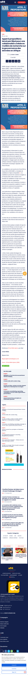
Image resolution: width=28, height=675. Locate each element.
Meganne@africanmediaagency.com (10, 358)
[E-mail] (16, 61)
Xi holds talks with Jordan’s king (12, 381)
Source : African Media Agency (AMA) (11, 362)
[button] (25, 274)
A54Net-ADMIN (15, 54)
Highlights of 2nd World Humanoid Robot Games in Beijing (14, 376)
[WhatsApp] (13, 61)
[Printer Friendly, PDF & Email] (5, 366)
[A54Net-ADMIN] (8, 54)
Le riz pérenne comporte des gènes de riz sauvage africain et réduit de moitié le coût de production (13, 524)
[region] (14, 664)
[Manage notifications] (25, 672)
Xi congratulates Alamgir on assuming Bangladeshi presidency (11, 435)
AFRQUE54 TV (5, 438)
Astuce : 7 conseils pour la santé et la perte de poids (7, 558)
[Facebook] (7, 61)
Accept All (14, 665)
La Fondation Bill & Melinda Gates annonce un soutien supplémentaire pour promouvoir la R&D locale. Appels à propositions (12, 507)
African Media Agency (13, 348)
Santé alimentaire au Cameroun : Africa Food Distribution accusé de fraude (20, 556)
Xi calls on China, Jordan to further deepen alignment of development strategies (15, 386)
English (5, 373)
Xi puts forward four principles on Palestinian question (12, 398)
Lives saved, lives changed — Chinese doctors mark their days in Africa (13, 440)
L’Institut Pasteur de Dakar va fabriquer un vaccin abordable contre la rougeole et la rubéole (13, 498)
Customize (14, 668)
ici (19, 173)
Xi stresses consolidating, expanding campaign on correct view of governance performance (14, 392)
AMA (3, 34)
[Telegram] (19, 61)
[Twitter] (10, 61)
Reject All (14, 672)
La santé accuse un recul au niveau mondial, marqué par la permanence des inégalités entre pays (12, 516)
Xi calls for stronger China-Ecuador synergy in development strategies (13, 446)
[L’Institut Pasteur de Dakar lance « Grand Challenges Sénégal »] (13, 479)
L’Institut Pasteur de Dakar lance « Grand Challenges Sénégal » (13, 490)
